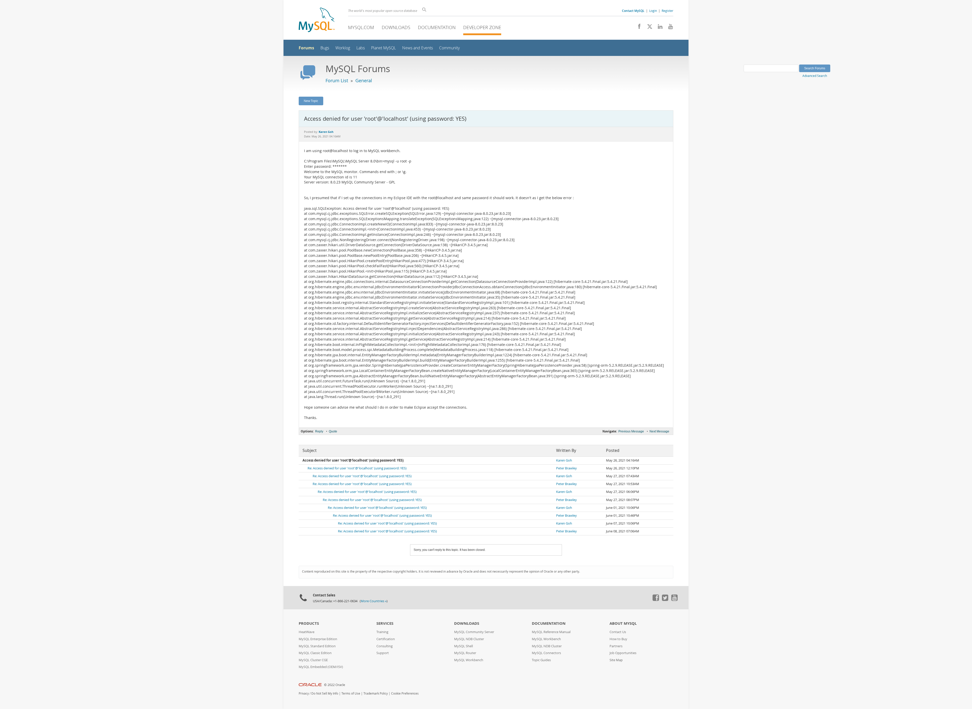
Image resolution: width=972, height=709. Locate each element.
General (363, 80)
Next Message (659, 431)
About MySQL (623, 623)
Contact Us (618, 632)
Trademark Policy (375, 693)
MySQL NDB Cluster (469, 639)
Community (449, 48)
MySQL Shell (463, 646)
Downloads (396, 27)
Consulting (384, 646)
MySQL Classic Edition (315, 653)
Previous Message (631, 431)
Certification (385, 639)
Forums (306, 48)
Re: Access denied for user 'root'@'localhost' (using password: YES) (357, 468)
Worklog (342, 48)
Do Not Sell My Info (324, 693)
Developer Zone (482, 27)
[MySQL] (316, 20)
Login (653, 11)
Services (384, 623)
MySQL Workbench (468, 660)
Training (382, 632)
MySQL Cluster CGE (313, 660)
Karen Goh (564, 460)
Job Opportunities (623, 653)
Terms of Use (350, 693)
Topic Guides (541, 660)
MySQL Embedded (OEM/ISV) (321, 667)
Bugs (324, 48)
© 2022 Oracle (334, 685)
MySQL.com (361, 27)
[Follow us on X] (648, 28)
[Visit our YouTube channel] (668, 28)
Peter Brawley (566, 468)
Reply (319, 431)
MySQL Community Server (474, 632)
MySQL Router (465, 653)
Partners (616, 646)
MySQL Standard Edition (317, 646)
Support (382, 653)
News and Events (417, 48)
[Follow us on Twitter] (665, 600)
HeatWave (306, 632)
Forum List (337, 80)
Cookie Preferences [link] (405, 693)
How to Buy (618, 639)
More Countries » (374, 601)
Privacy (304, 693)
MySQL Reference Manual (551, 632)
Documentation (437, 27)
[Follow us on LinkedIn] (658, 28)
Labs (360, 48)
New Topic (311, 101)
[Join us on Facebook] (637, 28)
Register (667, 11)
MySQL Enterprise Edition (318, 639)
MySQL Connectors (546, 653)
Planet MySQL (383, 48)
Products (309, 623)
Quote (333, 431)
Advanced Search (814, 76)
